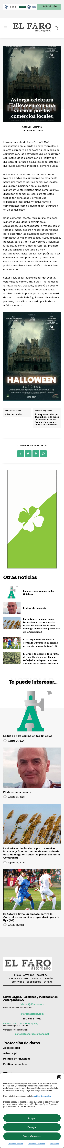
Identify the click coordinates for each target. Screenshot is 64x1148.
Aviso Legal (54, 1143)
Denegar (32, 1127)
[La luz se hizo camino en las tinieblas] (12, 592)
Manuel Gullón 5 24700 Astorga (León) (20, 1023)
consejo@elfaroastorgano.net (32, 1033)
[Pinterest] (35, 453)
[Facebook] (20, 453)
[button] (59, 1077)
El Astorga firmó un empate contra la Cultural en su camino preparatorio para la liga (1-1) (40, 643)
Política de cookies (15, 1143)
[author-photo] (5, 741)
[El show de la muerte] (12, 608)
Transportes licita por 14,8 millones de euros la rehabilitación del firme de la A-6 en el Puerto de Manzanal (47, 419)
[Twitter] (28, 453)
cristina (37, 126)
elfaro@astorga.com (32, 1013)
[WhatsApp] (43, 453)
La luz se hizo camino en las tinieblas (27, 735)
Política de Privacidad (36, 1143)
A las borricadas (13, 414)
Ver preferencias (32, 1136)
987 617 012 (34, 1018)
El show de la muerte (34, 607)
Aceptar (32, 1118)
